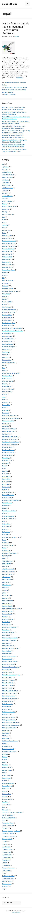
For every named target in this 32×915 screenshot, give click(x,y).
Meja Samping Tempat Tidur (11, 537)
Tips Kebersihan (7, 855)
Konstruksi (5, 463)
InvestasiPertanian (8, 90)
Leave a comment (10, 94)
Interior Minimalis (7, 389)
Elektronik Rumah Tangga (10, 291)
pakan (4, 593)
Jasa (3, 397)
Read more (19, 78)
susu (3, 820)
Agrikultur (5, 169)
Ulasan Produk (6, 881)
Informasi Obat (7, 378)
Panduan (5, 598)
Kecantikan (5, 423)
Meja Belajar (6, 524)
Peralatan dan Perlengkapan (11, 675)
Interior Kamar (6, 386)
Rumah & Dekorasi (8, 783)
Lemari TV (5, 505)
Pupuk (4, 762)
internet (4, 394)
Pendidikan (5, 630)
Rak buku (5, 765)
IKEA (3, 368)
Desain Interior (6, 259)
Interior (4, 384)
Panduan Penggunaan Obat (11, 608)
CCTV (4, 227)
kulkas (4, 468)
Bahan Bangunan (7, 201)
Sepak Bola (5, 788)
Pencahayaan (6, 624)
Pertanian (23, 82)
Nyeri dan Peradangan (9, 553)
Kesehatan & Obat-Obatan (10, 442)
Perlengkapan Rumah (9, 728)
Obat (3, 558)
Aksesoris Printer (7, 177)
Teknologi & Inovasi (8, 833)
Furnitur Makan (7, 315)
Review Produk (7, 770)
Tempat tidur (6, 844)
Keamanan (5, 410)
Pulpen (4, 759)
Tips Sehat (5, 860)
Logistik (4, 508)
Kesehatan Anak (7, 447)
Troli (3, 873)
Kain (3, 399)
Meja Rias (5, 534)
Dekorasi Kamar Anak (9, 241)
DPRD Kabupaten (7, 280)
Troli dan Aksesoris (8, 878)
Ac (3, 164)
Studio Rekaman (7, 815)
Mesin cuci (5, 542)
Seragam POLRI (7, 799)
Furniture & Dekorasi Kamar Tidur (12, 331)
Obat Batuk (5, 566)
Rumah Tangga (7, 786)
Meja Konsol (6, 526)
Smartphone (6, 804)
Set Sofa (5, 802)
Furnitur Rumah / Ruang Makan (12, 328)
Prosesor (5, 754)
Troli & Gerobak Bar (8, 876)
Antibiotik (5, 193)
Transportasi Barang (8, 868)
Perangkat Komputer (8, 696)
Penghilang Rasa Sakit (9, 640)
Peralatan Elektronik (8, 680)
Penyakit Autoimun (8, 646)
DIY (3, 278)
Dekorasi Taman (7, 254)
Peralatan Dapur (7, 677)
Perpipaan (5, 733)
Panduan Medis (7, 603)
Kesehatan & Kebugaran (9, 439)
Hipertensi (5, 357)
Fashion (4, 299)
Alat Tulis (5, 190)
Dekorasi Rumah (7, 251)
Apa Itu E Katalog (7, 196)
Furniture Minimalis (8, 339)
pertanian (5, 92)
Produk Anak (6, 746)
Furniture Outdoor (7, 341)
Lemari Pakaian (7, 503)
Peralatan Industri (7, 683)
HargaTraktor (18, 87)
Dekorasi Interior (7, 238)
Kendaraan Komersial (9, 429)
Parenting (5, 616)
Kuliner (4, 466)
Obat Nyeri (5, 582)
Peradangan (6, 669)
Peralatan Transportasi (9, 693)
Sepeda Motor (6, 794)
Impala (25, 87)
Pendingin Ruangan (8, 632)
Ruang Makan (6, 778)
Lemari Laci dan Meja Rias (10, 500)
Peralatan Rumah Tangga (10, 690)
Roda (4, 773)
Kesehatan (5, 434)
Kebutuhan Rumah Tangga (10, 418)
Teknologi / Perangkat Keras (11, 831)
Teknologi (5, 828)
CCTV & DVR (6, 230)
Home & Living (6, 360)
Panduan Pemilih (7, 606)
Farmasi (4, 296)
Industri (4, 370)
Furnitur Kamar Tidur (8, 312)
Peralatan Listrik (7, 688)
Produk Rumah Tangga (9, 751)
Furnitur (4, 304)
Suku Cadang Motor (8, 817)
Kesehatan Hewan (8, 450)
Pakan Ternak (6, 595)
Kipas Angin (6, 458)
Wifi (3, 889)
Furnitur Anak (6, 307)
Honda (4, 365)
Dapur (4, 233)
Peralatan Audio (7, 672)
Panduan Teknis (7, 614)
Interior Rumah (6, 391)
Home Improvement (8, 362)
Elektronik (5, 286)
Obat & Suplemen (7, 561)
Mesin (4, 540)
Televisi (4, 841)
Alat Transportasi (7, 188)
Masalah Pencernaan (8, 511)
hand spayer (6, 352)
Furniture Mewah (7, 336)
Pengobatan (6, 643)
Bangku (4, 204)
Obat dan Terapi (7, 574)
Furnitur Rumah (7, 325)
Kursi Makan (6, 481)
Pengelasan (6, 635)
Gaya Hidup (6, 349)
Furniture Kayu (6, 333)
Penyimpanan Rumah (9, 656)
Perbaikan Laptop (7, 704)
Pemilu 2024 (6, 622)
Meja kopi (5, 529)
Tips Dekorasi (6, 852)
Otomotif (5, 590)
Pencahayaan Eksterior (9, 627)
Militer (4, 548)
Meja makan (6, 532)
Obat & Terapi (6, 563)
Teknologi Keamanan (8, 836)
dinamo (4, 275)
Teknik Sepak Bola (8, 825)
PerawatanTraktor (20, 90)
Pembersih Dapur (7, 619)
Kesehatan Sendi (7, 455)
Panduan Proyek (7, 611)
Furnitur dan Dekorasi (9, 309)
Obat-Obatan (6, 585)
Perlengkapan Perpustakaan (11, 725)
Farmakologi (6, 294)
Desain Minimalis (7, 264)
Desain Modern (7, 267)
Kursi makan (6, 484)
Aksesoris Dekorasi (8, 174)
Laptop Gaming (7, 497)
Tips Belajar (6, 847)
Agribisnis (5, 167)
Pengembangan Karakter (10, 638)
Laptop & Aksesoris (8, 492)
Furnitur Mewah (7, 317)
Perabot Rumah (7, 659)
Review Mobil (6, 767)
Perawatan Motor (7, 701)
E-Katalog (5, 283)
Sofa (3, 807)
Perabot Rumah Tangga (9, 661)
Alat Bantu (5, 180)
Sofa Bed (5, 810)
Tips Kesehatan (7, 857)
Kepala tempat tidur (8, 431)
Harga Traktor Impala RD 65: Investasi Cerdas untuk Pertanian (15, 28)
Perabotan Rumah (8, 664)
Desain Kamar (6, 262)
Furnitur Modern (7, 320)
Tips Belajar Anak (7, 849)
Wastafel (5, 886)
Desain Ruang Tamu (8, 270)
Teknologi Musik (7, 839)
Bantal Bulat (6, 209)
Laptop (4, 489)
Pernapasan (6, 730)
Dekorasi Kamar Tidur (9, 246)
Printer (4, 743)
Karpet (4, 407)
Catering (5, 225)
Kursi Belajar (6, 476)
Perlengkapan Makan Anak (10, 722)
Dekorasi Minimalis (8, 249)
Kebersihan (5, 413)
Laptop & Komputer (8, 495)
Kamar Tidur (6, 405)
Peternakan (5, 738)
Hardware (5, 354)
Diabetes (5, 272)
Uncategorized (6, 884)
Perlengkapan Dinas (8, 720)
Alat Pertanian (6, 185)
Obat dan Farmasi (8, 569)
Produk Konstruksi (8, 749)
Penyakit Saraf (6, 651)
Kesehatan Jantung (8, 452)
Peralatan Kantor (7, 685)
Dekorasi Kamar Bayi (8, 243)
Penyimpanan (6, 653)
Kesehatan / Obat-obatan (10, 436)
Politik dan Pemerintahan (10, 741)
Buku (3, 222)
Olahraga (5, 587)
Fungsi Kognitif (6, 302)
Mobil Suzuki (6, 550)
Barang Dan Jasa (7, 214)
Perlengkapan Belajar (9, 717)
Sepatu (4, 791)
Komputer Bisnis (7, 460)
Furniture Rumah (7, 344)
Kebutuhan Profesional (9, 415)
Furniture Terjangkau (8, 346)
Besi (3, 217)
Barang (4, 212)
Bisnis (4, 219)
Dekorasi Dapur (7, 235)
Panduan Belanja (7, 601)
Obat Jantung (6, 577)
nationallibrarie (9, 4)
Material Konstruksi (8, 518)
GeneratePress (16, 912)
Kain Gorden (6, 402)
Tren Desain (6, 870)
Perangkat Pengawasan (9, 698)
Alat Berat (7, 82)
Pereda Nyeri (6, 709)
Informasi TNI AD (7, 381)
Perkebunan (15, 82)
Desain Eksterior (7, 257)
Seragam (5, 796)
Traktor (4, 85)
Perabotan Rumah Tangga (10, 667)
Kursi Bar (5, 471)
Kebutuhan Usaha (8, 421)
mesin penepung (7, 545)
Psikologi (5, 757)
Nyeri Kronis (6, 556)
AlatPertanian (8, 87)
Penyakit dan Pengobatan (10, 648)
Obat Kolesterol (7, 579)
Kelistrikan (5, 426)
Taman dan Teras (7, 823)
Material (4, 513)
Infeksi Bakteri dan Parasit (10, 373)
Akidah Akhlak (6, 172)
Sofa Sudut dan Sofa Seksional (12, 812)
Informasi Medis (7, 376)
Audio (4, 198)
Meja (3, 521)
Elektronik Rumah (7, 288)
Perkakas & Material (8, 712)
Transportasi (6, 865)
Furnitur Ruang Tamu (8, 323)
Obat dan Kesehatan (8, 571)
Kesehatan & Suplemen (9, 444)
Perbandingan (6, 706)
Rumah (4, 780)
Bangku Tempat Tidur (9, 206)
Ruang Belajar (6, 775)
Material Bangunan (8, 516)
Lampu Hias (6, 487)
